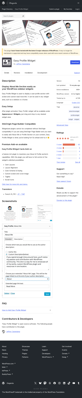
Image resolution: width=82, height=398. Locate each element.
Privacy (5, 357)
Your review (61, 162)
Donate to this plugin (64, 200)
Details (6, 73)
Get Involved (67, 346)
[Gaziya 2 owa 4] (33, 207)
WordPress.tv (48, 357)
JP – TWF (21, 194)
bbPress (6, 371)
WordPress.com (9, 364)
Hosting (5, 354)
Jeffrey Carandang (23, 64)
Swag (65, 357)
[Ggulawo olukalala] (79, 3)
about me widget (74, 111)
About (4, 346)
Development (42, 73)
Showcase (26, 346)
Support (77, 73)
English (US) (76, 102)
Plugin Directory (7, 9)
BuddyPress (7, 374)
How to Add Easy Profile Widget (14, 310)
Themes (25, 350)
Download (75, 62)
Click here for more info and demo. (15, 184)
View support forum (64, 181)
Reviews (17, 73)
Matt (5, 367)
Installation (29, 73)
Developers (46, 354)
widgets (76, 119)
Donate (66, 354)
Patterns (25, 357)
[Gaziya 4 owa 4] (50, 226)
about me (76, 107)
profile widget (75, 115)
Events (64, 350)
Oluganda (10, 383)
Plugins (24, 354)
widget (71, 119)
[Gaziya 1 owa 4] (15, 207)
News (4, 350)
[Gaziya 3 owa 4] (50, 207)
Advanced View (62, 125)
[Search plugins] (23, 16)
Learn (44, 346)
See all (77, 162)
